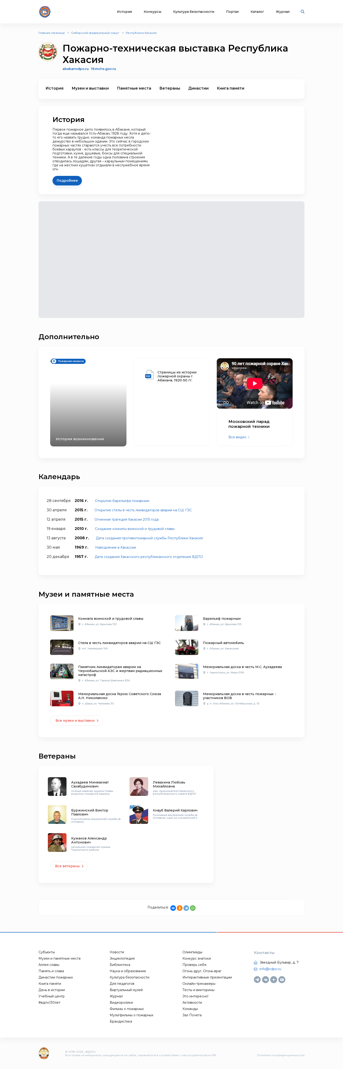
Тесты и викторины (198, 990)
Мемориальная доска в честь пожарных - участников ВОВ (239, 696)
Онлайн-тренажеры (198, 984)
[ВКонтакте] (173, 908)
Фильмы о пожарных (127, 1009)
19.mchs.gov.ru (103, 69)
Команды (190, 1009)
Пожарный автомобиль (223, 643)
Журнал (283, 12)
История (124, 12)
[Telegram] (186, 908)
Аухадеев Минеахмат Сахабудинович (90, 784)
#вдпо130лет (49, 1002)
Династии (198, 88)
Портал (232, 12)
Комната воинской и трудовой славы (110, 618)
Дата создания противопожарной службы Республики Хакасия (149, 538)
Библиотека (120, 965)
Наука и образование (128, 971)
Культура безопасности (193, 12)
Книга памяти (230, 88)
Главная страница (51, 33)
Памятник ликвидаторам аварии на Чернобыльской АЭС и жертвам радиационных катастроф (120, 671)
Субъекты (46, 952)
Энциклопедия (122, 958)
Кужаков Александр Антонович (89, 840)
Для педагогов (122, 984)
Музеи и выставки (90, 88)
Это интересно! (195, 996)
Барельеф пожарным (222, 618)
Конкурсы (152, 12)
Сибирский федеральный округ (95, 33)
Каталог (257, 12)
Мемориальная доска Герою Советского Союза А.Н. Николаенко (119, 696)
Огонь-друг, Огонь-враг (201, 971)
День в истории (51, 990)
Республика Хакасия (141, 33)
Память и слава (51, 971)
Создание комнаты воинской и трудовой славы (135, 529)
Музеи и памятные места (59, 958)
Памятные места (134, 88)
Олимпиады (192, 952)
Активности (192, 1002)
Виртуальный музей (126, 990)
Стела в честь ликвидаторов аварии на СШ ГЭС (119, 643)
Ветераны (169, 88)
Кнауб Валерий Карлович (175, 810)
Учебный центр (51, 996)
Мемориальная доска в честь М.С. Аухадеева (242, 667)
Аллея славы (48, 965)
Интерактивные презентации (207, 977)
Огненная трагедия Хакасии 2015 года (126, 519)
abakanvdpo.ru (76, 69)
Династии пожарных (55, 977)
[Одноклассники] (179, 908)
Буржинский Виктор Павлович (89, 812)
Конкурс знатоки (196, 958)
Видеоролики (121, 1002)
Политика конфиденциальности (280, 1055)
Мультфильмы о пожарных (131, 1015)
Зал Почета (192, 1015)
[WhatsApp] (193, 908)
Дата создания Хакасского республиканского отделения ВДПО (149, 557)
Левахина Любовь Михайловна (169, 784)
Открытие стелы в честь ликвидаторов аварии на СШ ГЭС (143, 510)
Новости (117, 952)
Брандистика (121, 1021)
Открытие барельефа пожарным (122, 501)
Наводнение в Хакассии (115, 547)
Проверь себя (194, 965)
